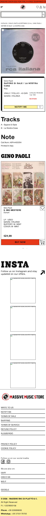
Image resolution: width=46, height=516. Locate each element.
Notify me (21, 107)
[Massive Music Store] (23, 7)
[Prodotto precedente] (19, 248)
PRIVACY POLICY (9, 444)
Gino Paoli (8, 81)
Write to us (7, 407)
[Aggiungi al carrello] (42, 242)
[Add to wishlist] (40, 106)
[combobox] (23, 14)
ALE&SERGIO (7, 433)
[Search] (43, 14)
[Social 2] (8, 461)
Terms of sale (8, 416)
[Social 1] (3, 461)
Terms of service (10, 425)
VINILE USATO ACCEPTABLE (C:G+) (20, 23)
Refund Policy (9, 429)
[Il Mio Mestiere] (23, 183)
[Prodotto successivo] (26, 248)
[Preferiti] (37, 7)
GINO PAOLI (37, 23)
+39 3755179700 (19, 513)
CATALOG (4, 23)
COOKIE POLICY (8, 448)
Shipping (5, 420)
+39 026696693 (15, 510)
